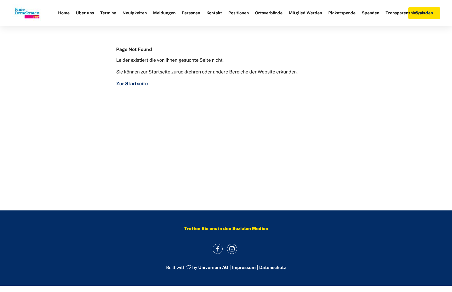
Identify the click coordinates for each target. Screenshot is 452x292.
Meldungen (164, 12)
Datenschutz (272, 267)
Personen (191, 12)
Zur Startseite (132, 83)
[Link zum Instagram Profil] (232, 249)
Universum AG (213, 267)
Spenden (370, 12)
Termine (108, 12)
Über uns (85, 12)
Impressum (244, 267)
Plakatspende (341, 12)
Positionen (238, 12)
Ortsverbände (268, 12)
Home (64, 12)
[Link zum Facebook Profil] (217, 249)
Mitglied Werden (305, 12)
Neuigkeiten (134, 12)
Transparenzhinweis (405, 12)
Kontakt (214, 12)
